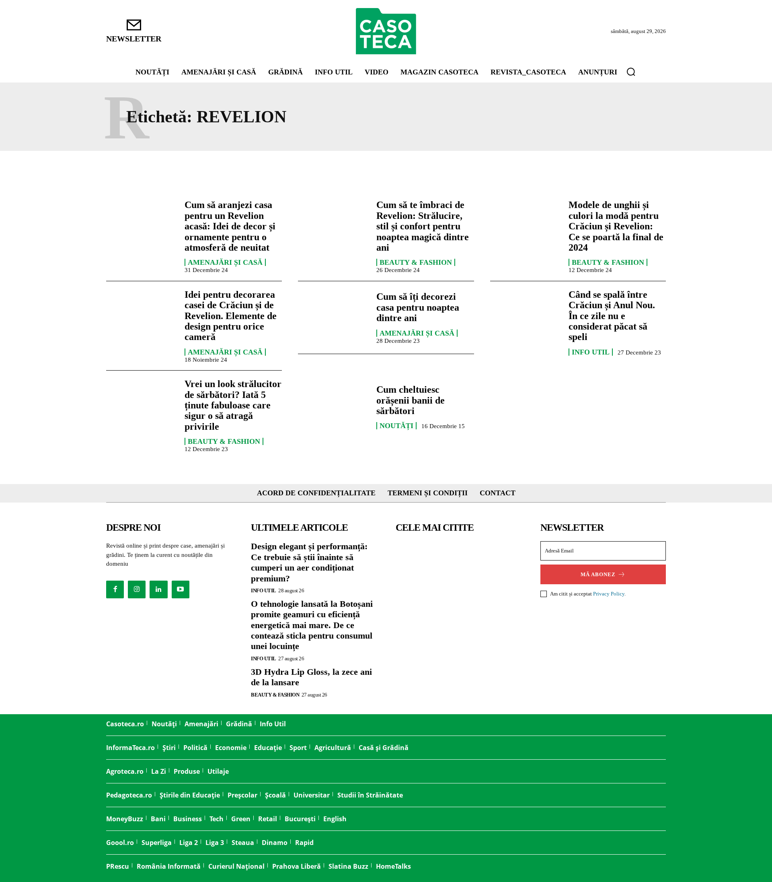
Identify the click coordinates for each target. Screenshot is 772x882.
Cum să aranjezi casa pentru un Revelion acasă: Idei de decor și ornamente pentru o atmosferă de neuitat (230, 226)
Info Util (591, 352)
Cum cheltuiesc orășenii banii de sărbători (410, 400)
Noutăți (396, 425)
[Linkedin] (158, 589)
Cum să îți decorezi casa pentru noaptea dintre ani (417, 307)
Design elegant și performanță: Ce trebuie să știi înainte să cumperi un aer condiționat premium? (309, 562)
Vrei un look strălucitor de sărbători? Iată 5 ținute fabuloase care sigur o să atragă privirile (233, 405)
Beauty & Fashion (416, 262)
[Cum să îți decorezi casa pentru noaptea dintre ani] (333, 317)
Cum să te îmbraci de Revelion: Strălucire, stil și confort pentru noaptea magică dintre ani (422, 226)
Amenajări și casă (225, 262)
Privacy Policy (608, 594)
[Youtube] (180, 589)
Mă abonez (598, 574)
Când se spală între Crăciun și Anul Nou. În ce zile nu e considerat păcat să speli (612, 315)
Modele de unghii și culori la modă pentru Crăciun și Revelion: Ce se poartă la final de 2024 (616, 226)
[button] (631, 71)
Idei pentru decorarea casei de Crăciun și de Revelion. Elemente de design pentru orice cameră (231, 315)
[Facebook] (115, 589)
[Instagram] (137, 589)
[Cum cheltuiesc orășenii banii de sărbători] (333, 407)
